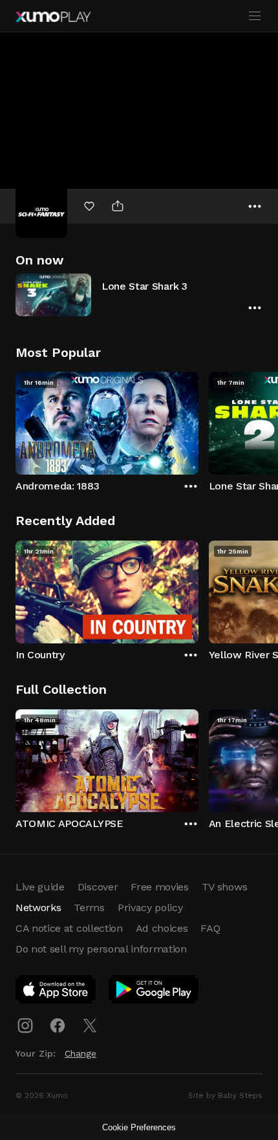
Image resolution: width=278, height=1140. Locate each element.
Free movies (159, 887)
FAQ (210, 928)
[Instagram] (25, 1025)
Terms (89, 907)
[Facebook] (57, 1025)
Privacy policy (150, 907)
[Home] (53, 17)
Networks (38, 907)
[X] (90, 1025)
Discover (98, 887)
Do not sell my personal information (101, 949)
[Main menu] (254, 16)
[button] (139, 295)
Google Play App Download (154, 992)
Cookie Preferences (139, 1127)
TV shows (224, 887)
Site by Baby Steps (225, 1095)
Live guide (40, 887)
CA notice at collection (69, 928)
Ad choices (162, 928)
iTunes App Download (56, 992)
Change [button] (80, 1053)
